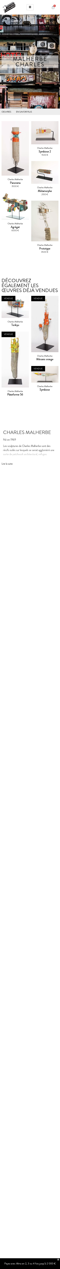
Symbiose (45, 390)
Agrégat (15, 227)
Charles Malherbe (15, 321)
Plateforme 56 (15, 395)
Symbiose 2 (45, 152)
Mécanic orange (44, 359)
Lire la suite (7, 463)
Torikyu (15, 325)
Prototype (44, 249)
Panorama (15, 183)
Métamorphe (45, 191)
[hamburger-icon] (30, 7)
